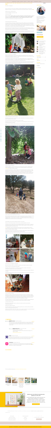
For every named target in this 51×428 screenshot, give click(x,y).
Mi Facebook (38, 65)
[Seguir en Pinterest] (39, 416)
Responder (33, 321)
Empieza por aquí (14, 1)
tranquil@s (6, 168)
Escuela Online (36, 1)
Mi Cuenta (40, 1)
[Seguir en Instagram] (41, 416)
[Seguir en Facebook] (36, 416)
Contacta (29, 1)
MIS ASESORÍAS (40, 36)
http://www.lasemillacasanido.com (17, 332)
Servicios (25, 1)
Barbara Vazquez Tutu (16, 328)
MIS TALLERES (39, 34)
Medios (25, 417)
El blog (31, 1)
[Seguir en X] (38, 416)
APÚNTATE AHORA (36, 404)
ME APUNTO (39, 419)
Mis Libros (21, 1)
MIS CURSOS (39, 32)
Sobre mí (18, 1)
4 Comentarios (11, 5)
